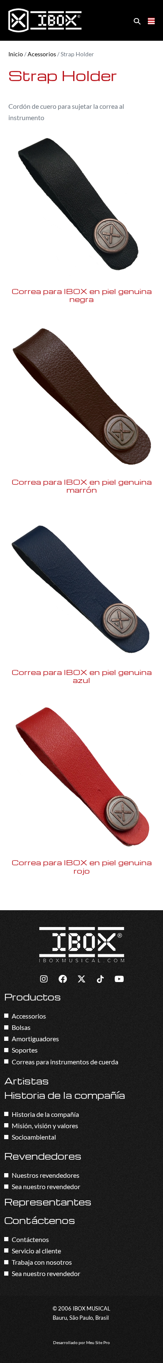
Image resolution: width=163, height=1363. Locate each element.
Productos (32, 997)
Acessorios (42, 54)
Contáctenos (39, 1220)
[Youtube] (119, 979)
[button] (137, 20)
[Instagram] (44, 979)
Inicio (15, 54)
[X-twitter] (81, 979)
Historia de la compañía (64, 1095)
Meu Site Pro (98, 1342)
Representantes (48, 1202)
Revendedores (43, 1156)
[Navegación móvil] (151, 21)
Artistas (26, 1081)
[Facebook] (62, 979)
